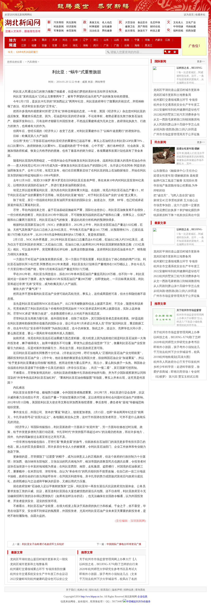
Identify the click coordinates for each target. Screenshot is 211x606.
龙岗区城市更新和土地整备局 (29, 564)
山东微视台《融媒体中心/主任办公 (176, 170)
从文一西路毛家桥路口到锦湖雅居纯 (177, 119)
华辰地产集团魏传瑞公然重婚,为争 (176, 185)
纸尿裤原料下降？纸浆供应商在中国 (177, 215)
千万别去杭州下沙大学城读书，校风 (177, 352)
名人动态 (107, 22)
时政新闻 (59, 26)
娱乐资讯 (130, 30)
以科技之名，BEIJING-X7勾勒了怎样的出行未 (108, 564)
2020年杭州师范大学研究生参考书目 (177, 342)
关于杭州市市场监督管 (189, 310)
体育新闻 (71, 30)
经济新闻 (71, 26)
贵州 (64, 45)
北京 (23, 39)
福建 (34, 45)
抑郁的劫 (159, 190)
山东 (106, 39)
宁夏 (137, 39)
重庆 (44, 39)
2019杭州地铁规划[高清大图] (172, 357)
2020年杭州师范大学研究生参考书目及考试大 (108, 569)
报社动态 (94, 589)
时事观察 (94, 26)
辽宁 (85, 39)
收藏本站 (200, 14)
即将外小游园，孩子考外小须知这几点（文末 (108, 574)
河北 (64, 39)
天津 (54, 39)
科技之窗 (155, 30)
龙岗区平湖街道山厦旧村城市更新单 (177, 89)
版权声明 (117, 589)
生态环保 (155, 22)
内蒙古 (159, 39)
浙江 (95, 39)
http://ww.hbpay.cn (90, 596)
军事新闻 (59, 30)
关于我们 (71, 589)
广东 (106, 45)
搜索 (171, 52)
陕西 (126, 39)
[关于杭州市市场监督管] (164, 323)
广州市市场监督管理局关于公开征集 (177, 134)
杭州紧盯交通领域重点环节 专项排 (176, 99)
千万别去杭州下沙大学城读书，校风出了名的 (108, 579)
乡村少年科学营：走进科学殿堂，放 (177, 366)
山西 (116, 39)
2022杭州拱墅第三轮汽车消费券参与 (177, 114)
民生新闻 (71, 22)
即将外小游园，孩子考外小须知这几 (177, 347)
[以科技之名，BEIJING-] (164, 81)
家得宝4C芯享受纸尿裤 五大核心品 (176, 200)
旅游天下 (143, 30)
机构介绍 (82, 589)
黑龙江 (148, 45)
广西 (116, 45)
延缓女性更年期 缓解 (188, 148)
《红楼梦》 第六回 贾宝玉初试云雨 (176, 376)
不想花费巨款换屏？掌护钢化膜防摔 (177, 210)
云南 (126, 45)
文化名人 (178, 22)
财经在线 (155, 26)
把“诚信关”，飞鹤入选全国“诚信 (174, 195)
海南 (137, 45)
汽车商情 (59, 22)
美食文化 (94, 22)
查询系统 (140, 589)
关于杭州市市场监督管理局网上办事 (177, 332)
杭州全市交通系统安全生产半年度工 (177, 104)
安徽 (44, 45)
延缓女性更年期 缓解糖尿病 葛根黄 (176, 175)
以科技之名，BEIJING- (190, 67)
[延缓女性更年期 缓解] (164, 162)
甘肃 (54, 45)
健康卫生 (130, 26)
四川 (95, 45)
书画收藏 (191, 26)
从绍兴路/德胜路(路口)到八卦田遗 (175, 129)
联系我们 (105, 589)
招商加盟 (191, 30)
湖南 (85, 45)
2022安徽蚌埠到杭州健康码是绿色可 (177, 109)
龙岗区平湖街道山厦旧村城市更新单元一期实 (39, 559)
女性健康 (107, 26)
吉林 (75, 39)
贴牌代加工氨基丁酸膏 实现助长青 (176, 180)
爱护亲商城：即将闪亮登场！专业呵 (177, 371)
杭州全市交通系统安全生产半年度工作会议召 (39, 574)
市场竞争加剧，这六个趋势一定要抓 (177, 205)
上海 (34, 39)
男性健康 (107, 30)
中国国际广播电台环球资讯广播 (124, 544)
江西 (167, 39)
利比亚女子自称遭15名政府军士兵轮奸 (43, 544)
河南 (147, 39)
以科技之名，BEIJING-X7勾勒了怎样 (177, 337)
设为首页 (189, 14)
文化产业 (191, 22)
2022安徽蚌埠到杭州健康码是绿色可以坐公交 (39, 579)
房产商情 (143, 26)
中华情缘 (178, 26)
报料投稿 (178, 30)
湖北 (75, 45)
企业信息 (142, 596)
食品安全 (143, 22)
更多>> (201, 61)
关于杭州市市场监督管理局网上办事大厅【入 (108, 559)
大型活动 (130, 22)
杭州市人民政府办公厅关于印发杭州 (177, 361)
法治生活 (94, 30)
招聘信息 (129, 589)
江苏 (23, 45)
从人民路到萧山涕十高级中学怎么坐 (177, 124)
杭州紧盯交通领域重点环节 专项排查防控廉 (38, 569)
